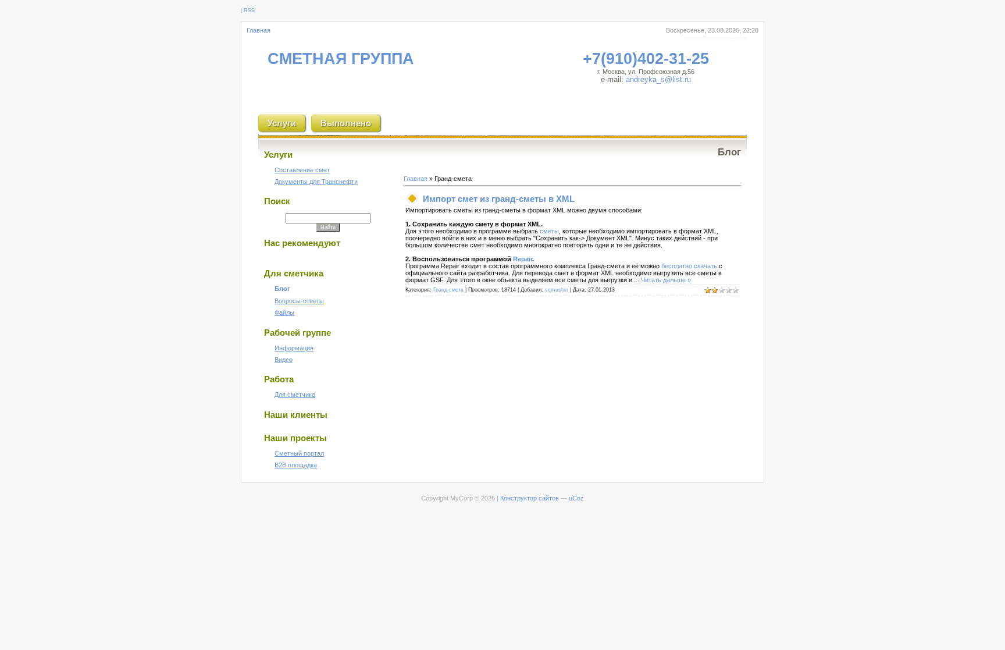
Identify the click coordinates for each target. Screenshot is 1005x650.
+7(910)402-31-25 (646, 59)
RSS (249, 10)
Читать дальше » (666, 279)
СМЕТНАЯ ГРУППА (341, 59)
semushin (556, 290)
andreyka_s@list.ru (658, 79)
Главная (258, 30)
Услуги (282, 123)
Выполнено (345, 123)
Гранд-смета (448, 290)
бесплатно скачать (689, 265)
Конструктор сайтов (529, 498)
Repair (522, 258)
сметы (549, 231)
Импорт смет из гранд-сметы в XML (499, 199)
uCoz (576, 498)
